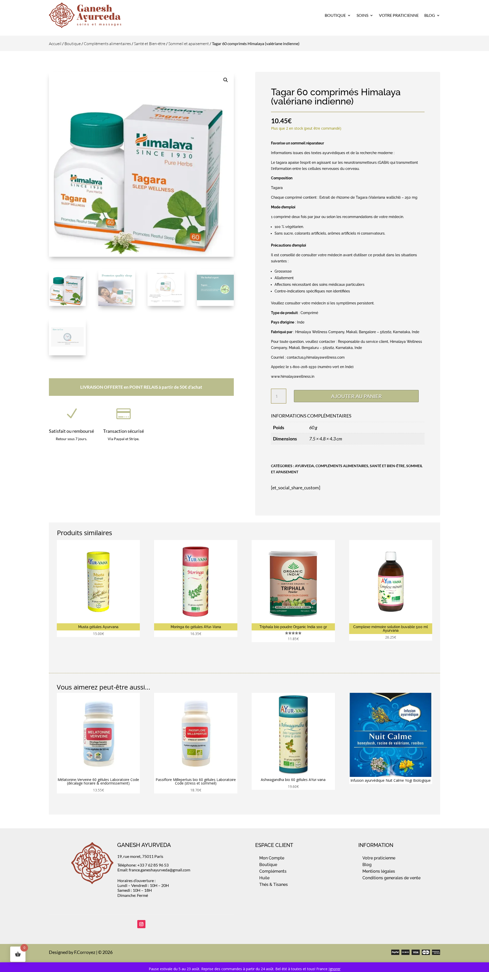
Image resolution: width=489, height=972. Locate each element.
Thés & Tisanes (273, 884)
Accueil (55, 43)
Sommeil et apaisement (188, 43)
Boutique (335, 15)
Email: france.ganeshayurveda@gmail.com (153, 869)
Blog (429, 15)
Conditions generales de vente (391, 877)
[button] (225, 80)
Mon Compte (271, 858)
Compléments (273, 871)
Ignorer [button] (335, 968)
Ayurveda (304, 466)
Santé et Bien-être (149, 43)
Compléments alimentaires (107, 43)
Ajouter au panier (356, 396)
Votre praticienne (378, 858)
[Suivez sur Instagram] (141, 924)
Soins (362, 15)
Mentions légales (378, 871)
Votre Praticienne (399, 15)
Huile (264, 877)
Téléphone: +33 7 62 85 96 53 (143, 864)
